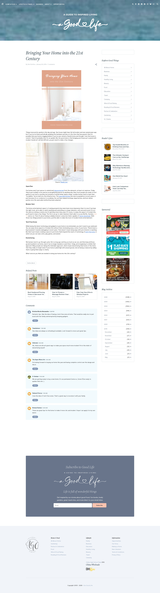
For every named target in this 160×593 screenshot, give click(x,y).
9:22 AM (41, 343)
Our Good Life (88, 585)
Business (39, 4)
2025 (105, 301)
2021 (105, 320)
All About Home (109, 67)
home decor (31, 263)
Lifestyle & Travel (26, 4)
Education (107, 91)
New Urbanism (116, 549)
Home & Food (10, 4)
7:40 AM (43, 328)
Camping (107, 99)
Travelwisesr (36, 328)
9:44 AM (48, 359)
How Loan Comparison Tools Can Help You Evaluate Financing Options (122, 188)
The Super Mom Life (38, 359)
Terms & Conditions (118, 552)
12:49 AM (45, 407)
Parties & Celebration (110, 111)
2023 (105, 311)
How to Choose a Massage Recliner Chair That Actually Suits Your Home (60, 293)
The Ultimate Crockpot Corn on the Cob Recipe (121, 156)
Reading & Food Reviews (111, 107)
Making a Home (117, 546)
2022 (105, 315)
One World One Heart (120, 176)
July (106, 350)
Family (106, 75)
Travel (106, 95)
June (106, 354)
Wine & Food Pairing (110, 103)
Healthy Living (108, 79)
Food (105, 87)
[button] (96, 64)
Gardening (107, 115)
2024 (105, 306)
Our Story (115, 544)
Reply (35, 320)
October (107, 339)
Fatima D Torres (37, 393)
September (108, 343)
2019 (105, 329)
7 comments (51, 64)
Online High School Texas (94, 562)
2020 (106, 324)
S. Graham (35, 376)
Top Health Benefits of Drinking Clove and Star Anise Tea (121, 146)
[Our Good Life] (80, 22)
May (106, 357)
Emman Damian (37, 408)
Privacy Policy (116, 555)
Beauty (106, 83)
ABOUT (47, 4)
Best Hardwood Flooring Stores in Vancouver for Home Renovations (36, 293)
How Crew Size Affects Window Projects (84, 293)
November (108, 335)
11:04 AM (41, 376)
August (107, 346)
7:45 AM (45, 393)
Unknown (35, 343)
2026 (105, 297)
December (108, 332)
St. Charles (107, 119)
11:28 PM (52, 311)
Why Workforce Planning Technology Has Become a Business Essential (122, 167)
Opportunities (58, 4)
